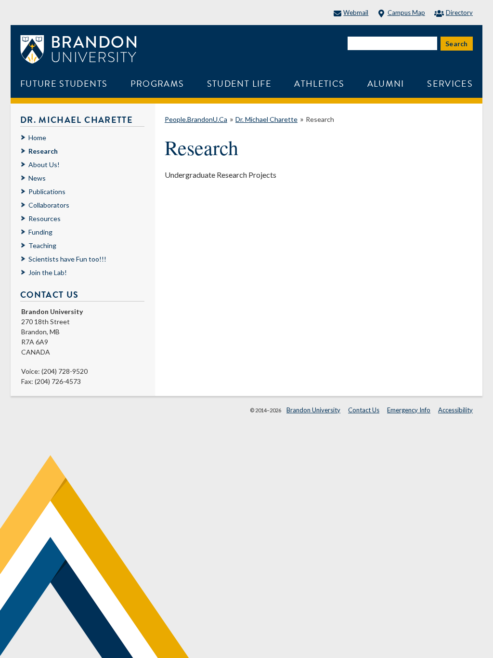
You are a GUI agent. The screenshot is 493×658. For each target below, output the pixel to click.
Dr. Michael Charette (266, 119)
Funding (40, 232)
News (37, 178)
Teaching (42, 245)
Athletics (319, 83)
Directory (459, 12)
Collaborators (48, 205)
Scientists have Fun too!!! (67, 259)
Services (450, 83)
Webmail (355, 12)
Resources (44, 218)
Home (37, 137)
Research (320, 119)
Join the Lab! (47, 272)
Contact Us (363, 410)
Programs (157, 83)
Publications (46, 191)
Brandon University (313, 410)
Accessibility (455, 410)
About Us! (44, 164)
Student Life (239, 83)
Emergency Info (408, 410)
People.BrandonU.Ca (196, 119)
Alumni (385, 83)
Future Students (63, 83)
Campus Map (406, 12)
